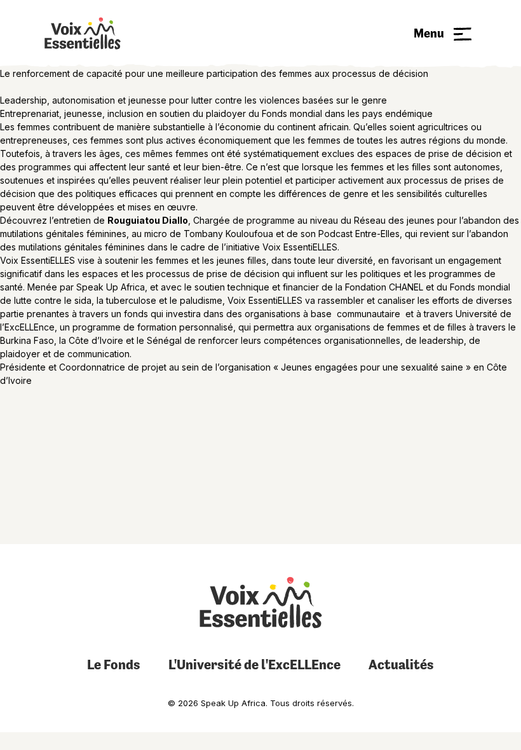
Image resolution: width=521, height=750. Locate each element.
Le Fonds (113, 664)
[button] (442, 33)
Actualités (401, 664)
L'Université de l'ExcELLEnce (254, 664)
